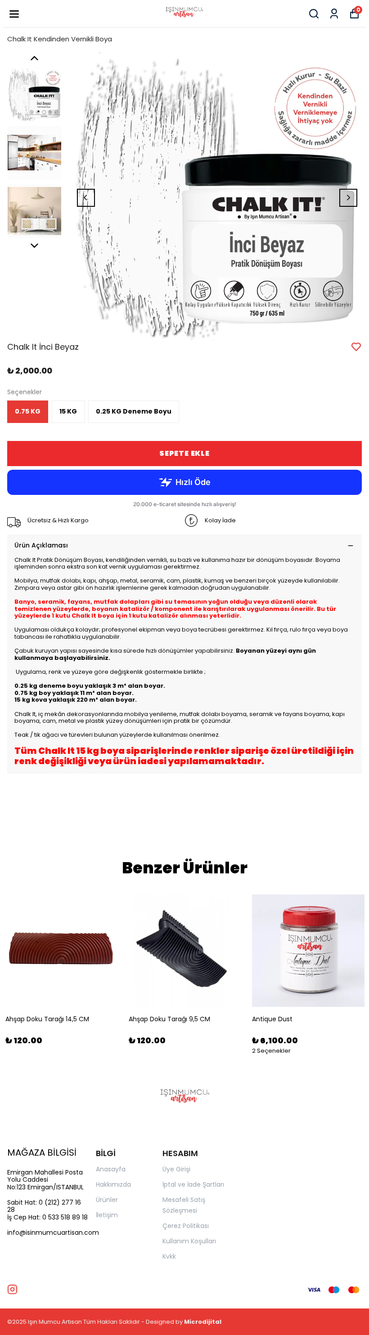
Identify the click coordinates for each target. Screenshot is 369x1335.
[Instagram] (12, 1289)
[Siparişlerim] (334, 13)
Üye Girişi (176, 1169)
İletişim (107, 1214)
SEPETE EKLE (184, 453)
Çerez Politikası (185, 1225)
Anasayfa (111, 1169)
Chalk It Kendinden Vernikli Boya (59, 39)
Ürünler (107, 1199)
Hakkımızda (113, 1184)
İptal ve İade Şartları (193, 1184)
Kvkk (169, 1256)
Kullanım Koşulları (189, 1241)
